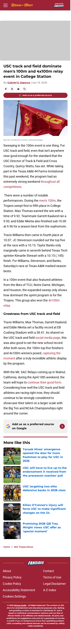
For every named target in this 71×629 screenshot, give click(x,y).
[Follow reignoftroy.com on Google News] (62, 426)
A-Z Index (49, 590)
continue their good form (44, 382)
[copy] (24, 89)
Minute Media (20, 605)
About (7, 571)
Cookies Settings (14, 596)
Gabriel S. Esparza (18, 82)
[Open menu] (5, 5)
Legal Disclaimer (54, 583)
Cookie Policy (12, 583)
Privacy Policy (12, 577)
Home (6, 547)
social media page (47, 337)
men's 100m (47, 200)
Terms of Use (52, 577)
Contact (48, 571)
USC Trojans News (23, 547)
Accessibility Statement (19, 590)
